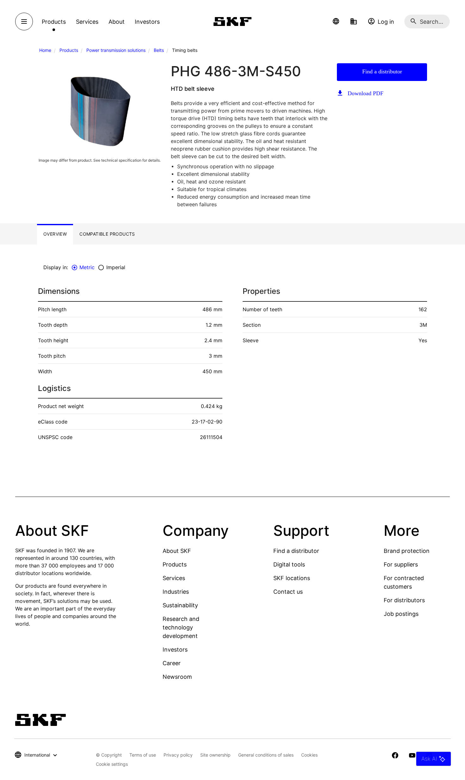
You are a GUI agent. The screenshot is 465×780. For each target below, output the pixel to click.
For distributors (404, 600)
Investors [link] (147, 21)
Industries (176, 591)
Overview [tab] (55, 234)
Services (174, 578)
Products (68, 50)
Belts (159, 50)
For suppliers (401, 564)
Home (45, 50)
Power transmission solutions (116, 50)
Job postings (401, 613)
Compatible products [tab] (107, 234)
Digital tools (289, 564)
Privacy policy (178, 755)
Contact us (288, 591)
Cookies (309, 755)
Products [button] (54, 21)
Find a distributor (382, 71)
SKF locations (291, 578)
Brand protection (407, 551)
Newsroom (177, 676)
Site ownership (215, 755)
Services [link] (87, 21)
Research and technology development (181, 627)
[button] (336, 21)
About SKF (177, 551)
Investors (175, 649)
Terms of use (142, 755)
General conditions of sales (266, 755)
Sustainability (180, 605)
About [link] (116, 21)
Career (172, 663)
